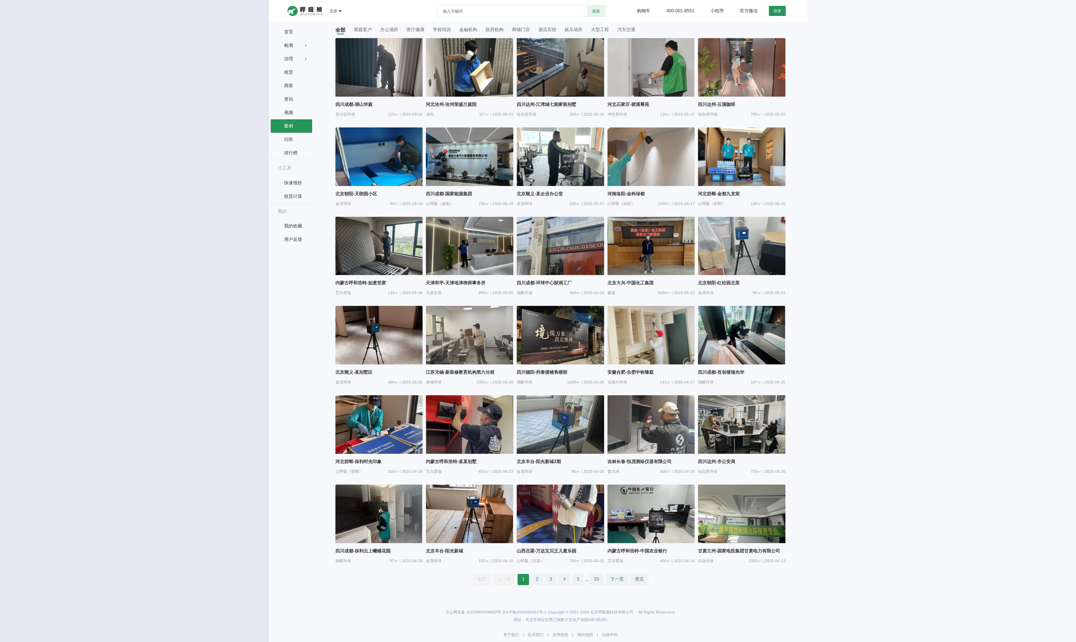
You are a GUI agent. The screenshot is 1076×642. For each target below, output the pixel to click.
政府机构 (495, 29)
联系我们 (536, 634)
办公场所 (389, 29)
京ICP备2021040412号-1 (524, 612)
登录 (777, 11)
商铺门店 (521, 29)
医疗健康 (416, 29)
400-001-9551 (680, 10)
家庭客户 (363, 29)
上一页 (504, 579)
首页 (481, 579)
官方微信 (749, 10)
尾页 (639, 579)
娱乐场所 (574, 29)
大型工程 (600, 29)
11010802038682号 (483, 612)
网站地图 (585, 634)
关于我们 (511, 634)
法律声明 (610, 634)
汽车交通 (626, 29)
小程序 (717, 10)
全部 (340, 29)
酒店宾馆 (547, 29)
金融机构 (468, 29)
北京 (333, 11)
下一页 (617, 579)
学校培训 (442, 29)
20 (596, 579)
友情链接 (560, 634)
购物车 (643, 10)
